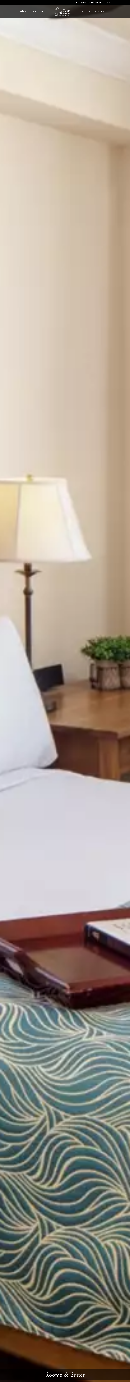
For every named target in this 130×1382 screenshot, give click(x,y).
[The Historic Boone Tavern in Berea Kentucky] (62, 11)
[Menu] (108, 11)
